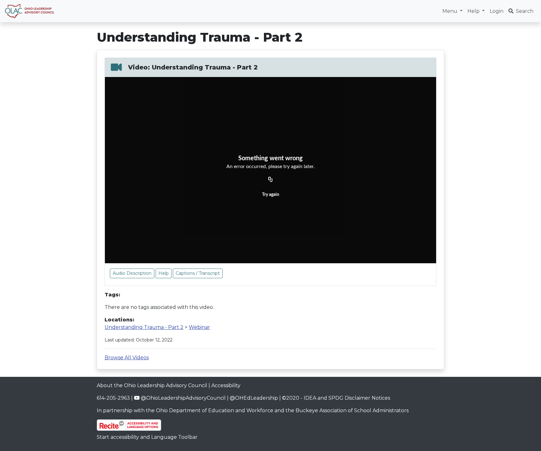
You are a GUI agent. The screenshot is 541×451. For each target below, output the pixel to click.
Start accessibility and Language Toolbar (147, 437)
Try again (270, 194)
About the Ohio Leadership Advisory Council (152, 385)
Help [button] (474, 11)
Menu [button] (450, 11)
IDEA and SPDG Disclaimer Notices (347, 398)
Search (524, 11)
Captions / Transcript (198, 273)
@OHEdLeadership (254, 398)
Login (496, 11)
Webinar (199, 327)
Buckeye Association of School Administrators (352, 410)
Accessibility (225, 385)
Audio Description (132, 273)
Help (163, 273)
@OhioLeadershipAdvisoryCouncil (183, 398)
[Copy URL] (270, 180)
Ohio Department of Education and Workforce (214, 410)
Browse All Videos (127, 358)
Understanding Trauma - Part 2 (144, 327)
